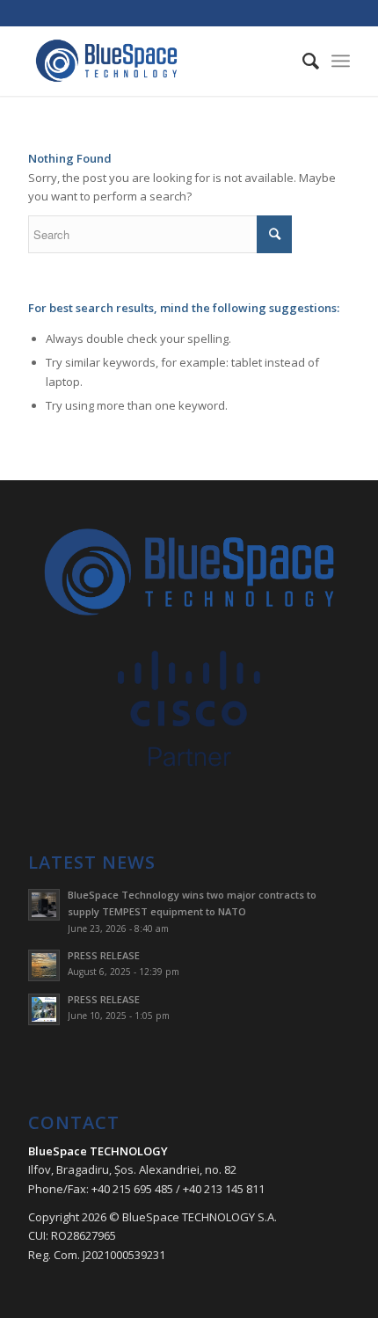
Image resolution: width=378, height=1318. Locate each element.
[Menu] (340, 61)
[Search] (302, 60)
